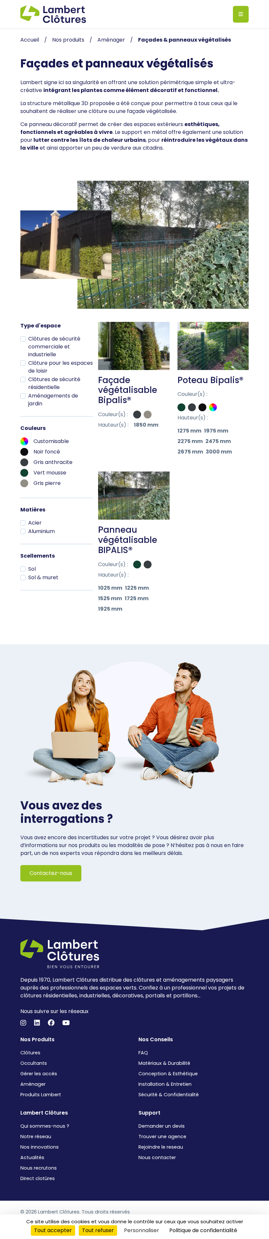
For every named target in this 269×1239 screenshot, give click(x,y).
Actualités (32, 1157)
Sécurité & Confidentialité (168, 1094)
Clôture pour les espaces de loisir (60, 367)
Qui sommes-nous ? (44, 1126)
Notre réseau (35, 1136)
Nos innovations (39, 1147)
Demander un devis (161, 1126)
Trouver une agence (162, 1136)
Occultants (33, 1063)
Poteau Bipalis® (210, 380)
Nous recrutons (38, 1168)
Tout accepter (53, 1230)
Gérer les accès (38, 1073)
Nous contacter (157, 1157)
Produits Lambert (40, 1094)
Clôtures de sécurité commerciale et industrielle (54, 346)
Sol (32, 569)
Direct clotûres (37, 1178)
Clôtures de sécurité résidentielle (54, 383)
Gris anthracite (52, 462)
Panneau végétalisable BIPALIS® (127, 540)
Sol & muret (43, 577)
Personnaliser (141, 1230)
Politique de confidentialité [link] (203, 1230)
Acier (35, 523)
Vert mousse (49, 472)
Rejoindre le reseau (160, 1147)
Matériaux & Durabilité (164, 1063)
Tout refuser (98, 1230)
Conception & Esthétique (168, 1073)
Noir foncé (46, 451)
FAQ (143, 1052)
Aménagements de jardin (53, 399)
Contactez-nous (51, 873)
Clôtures (30, 1052)
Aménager (33, 1084)
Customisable (51, 441)
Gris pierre (47, 483)
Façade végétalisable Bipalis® (127, 390)
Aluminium (41, 531)
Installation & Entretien (165, 1084)
